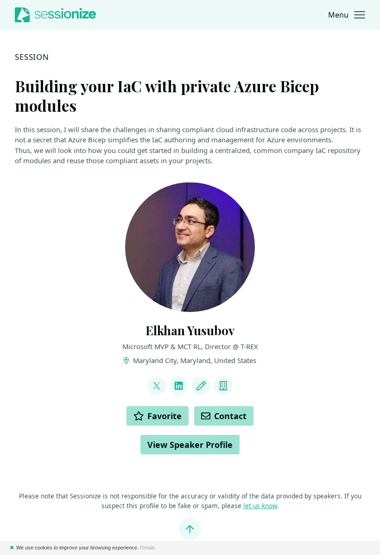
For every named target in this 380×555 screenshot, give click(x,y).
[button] (346, 15)
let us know (260, 505)
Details (147, 547)
